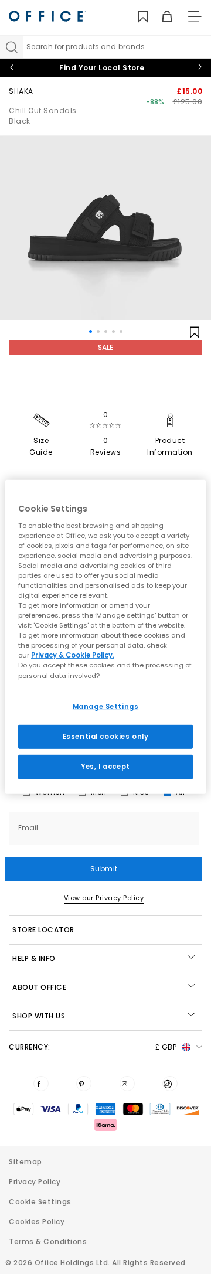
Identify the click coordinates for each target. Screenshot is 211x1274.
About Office (39, 987)
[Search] (11, 47)
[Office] (47, 16)
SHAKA (21, 91)
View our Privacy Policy (104, 897)
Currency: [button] (92, 1047)
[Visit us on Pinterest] (83, 1083)
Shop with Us (38, 1016)
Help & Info (34, 958)
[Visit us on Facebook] (41, 1083)
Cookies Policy (36, 1222)
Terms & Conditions (48, 1241)
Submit (104, 869)
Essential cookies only (106, 736)
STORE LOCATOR (43, 930)
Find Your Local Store (102, 68)
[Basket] (160, 16)
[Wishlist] (136, 16)
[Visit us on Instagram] (127, 1083)
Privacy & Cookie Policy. (72, 655)
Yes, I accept (105, 766)
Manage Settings (106, 706)
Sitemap (25, 1162)
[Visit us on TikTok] (170, 1083)
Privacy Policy (34, 1182)
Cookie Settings (40, 1202)
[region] (105, 637)
